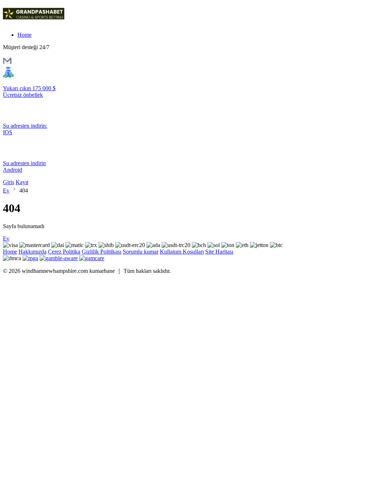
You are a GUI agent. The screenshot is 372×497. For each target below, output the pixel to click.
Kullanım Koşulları (182, 252)
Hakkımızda (32, 252)
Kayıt (22, 182)
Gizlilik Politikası (101, 252)
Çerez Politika (64, 252)
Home (24, 35)
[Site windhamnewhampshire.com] (33, 22)
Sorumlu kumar (140, 252)
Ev (6, 190)
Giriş (8, 182)
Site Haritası (219, 252)
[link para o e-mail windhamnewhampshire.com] (7, 63)
